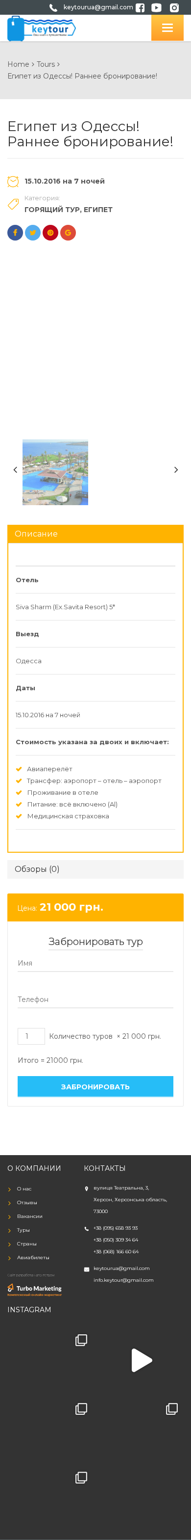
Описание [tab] (36, 534)
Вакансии (30, 1216)
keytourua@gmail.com (98, 7)
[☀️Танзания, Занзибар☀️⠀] (50, 1498)
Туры (23, 1230)
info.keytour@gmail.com (124, 1280)
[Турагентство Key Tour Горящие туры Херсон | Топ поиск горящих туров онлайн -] (41, 27)
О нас (24, 1189)
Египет (98, 209)
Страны (27, 1244)
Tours (46, 64)
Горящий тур (52, 209)
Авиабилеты (33, 1257)
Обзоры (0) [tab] (37, 869)
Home (18, 64)
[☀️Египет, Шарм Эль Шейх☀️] (50, 1360)
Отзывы (27, 1202)
